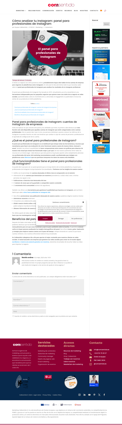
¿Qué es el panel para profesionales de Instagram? (28, 110)
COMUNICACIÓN (48, 11)
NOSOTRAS (84, 11)
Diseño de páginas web (46, 359)
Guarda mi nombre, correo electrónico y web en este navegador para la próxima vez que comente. (45, 316)
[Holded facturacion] (101, 126)
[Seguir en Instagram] (79, 395)
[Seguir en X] (99, 395)
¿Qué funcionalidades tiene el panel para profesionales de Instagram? (34, 112)
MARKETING (20, 11)
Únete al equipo (100, 357)
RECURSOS (68, 11)
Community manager (45, 356)
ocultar (37, 103)
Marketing (39, 27)
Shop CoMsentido (70, 356)
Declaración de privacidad (63, 223)
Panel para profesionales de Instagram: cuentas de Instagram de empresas (35, 107)
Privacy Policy (47, 395)
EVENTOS (59, 11)
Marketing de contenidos (46, 351)
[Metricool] (101, 111)
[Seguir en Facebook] (104, 395)
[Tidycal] (101, 79)
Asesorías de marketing (46, 354)
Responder (76, 259)
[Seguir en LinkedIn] (84, 395)
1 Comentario (48, 27)
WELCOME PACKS (34, 11)
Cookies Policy (57, 395)
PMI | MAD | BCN (99, 360)
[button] (83, 202)
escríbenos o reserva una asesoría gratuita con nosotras (30, 242)
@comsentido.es (100, 364)
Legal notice (37, 395)
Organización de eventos (47, 364)
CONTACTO (94, 11)
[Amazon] (101, 153)
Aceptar (45, 218)
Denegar (61, 218)
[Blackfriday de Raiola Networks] (101, 43)
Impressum (74, 223)
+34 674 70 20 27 (100, 353)
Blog (65, 354)
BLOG (76, 11)
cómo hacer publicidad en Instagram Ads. (37, 192)
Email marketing (43, 362)
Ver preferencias (76, 218)
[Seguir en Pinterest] (94, 395)
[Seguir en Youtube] (89, 395)
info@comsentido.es (101, 350)
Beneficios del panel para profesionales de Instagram (29, 115)
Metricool (28, 157)
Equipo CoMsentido (21, 27)
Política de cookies (50, 223)
